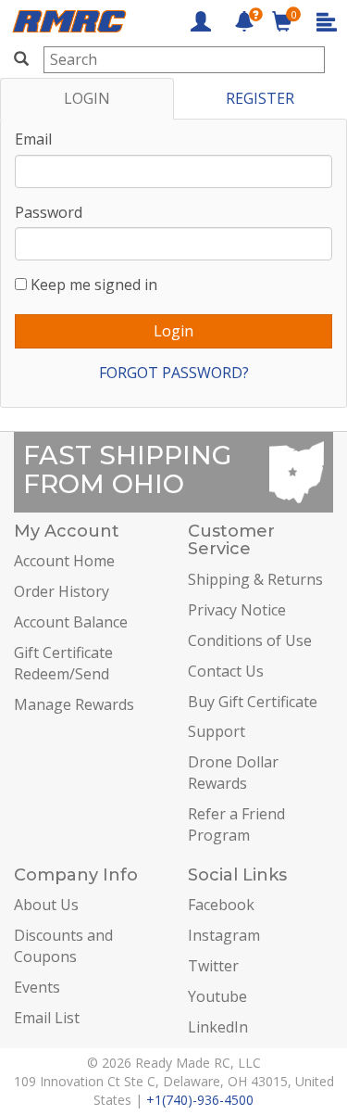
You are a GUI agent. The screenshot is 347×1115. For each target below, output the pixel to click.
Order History (61, 591)
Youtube (217, 996)
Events (37, 987)
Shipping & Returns (255, 579)
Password (48, 212)
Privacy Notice (237, 610)
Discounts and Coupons (63, 946)
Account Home (64, 561)
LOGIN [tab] (87, 98)
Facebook (221, 904)
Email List (47, 1017)
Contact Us (226, 671)
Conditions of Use (250, 640)
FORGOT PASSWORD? (174, 372)
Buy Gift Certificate (252, 701)
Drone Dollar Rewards (233, 772)
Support (216, 731)
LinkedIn (218, 1027)
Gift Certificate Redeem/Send (63, 663)
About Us (46, 904)
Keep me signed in (94, 284)
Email (33, 139)
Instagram (224, 935)
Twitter (213, 966)
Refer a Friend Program (236, 824)
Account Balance (71, 622)
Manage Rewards (74, 704)
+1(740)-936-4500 (200, 1100)
